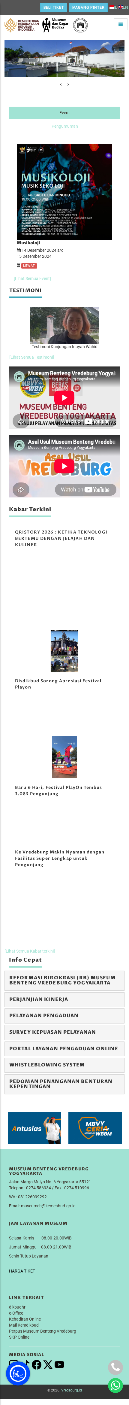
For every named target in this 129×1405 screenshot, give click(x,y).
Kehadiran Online (25, 1319)
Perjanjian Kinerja (38, 999)
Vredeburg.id (71, 1390)
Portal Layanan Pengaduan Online (63, 1048)
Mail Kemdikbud (24, 1325)
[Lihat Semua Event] (32, 278)
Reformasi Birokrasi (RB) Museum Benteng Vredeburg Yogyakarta (62, 981)
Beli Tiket (54, 7)
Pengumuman (65, 126)
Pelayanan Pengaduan (44, 1015)
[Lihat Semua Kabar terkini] (29, 951)
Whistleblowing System (47, 1065)
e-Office (16, 1313)
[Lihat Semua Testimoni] (31, 357)
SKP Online (19, 1337)
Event (64, 112)
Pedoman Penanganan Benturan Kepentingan (60, 1084)
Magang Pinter (88, 7)
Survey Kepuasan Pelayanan (52, 1032)
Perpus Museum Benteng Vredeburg (42, 1331)
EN (125, 7)
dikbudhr (17, 1307)
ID (116, 7)
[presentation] (60, 84)
